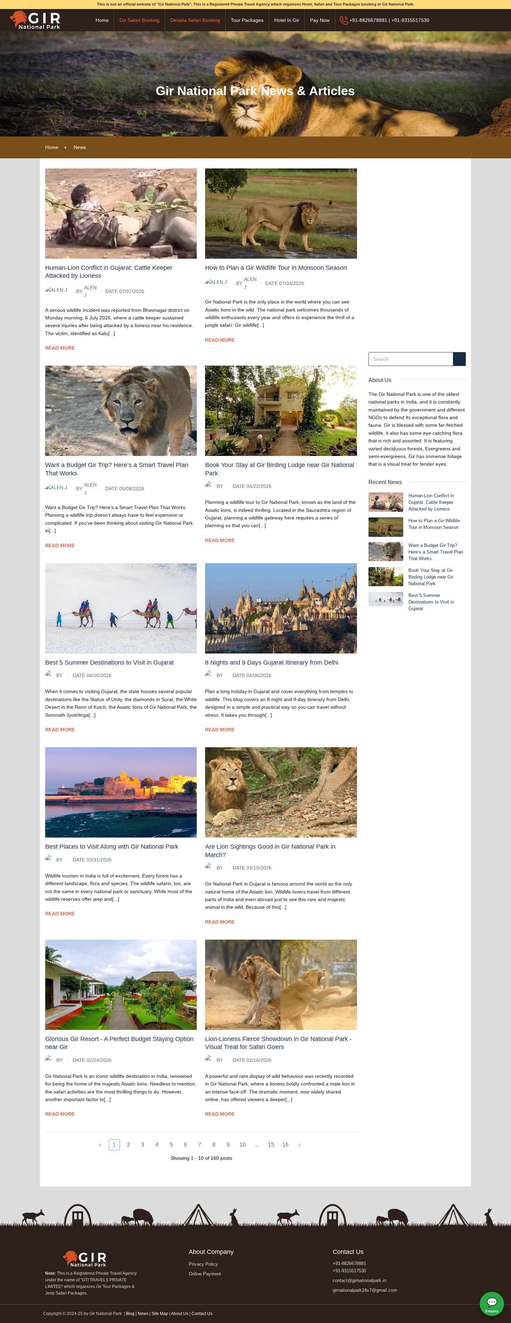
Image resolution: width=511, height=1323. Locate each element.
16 (285, 1145)
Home (102, 20)
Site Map (160, 1313)
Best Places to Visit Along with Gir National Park (111, 846)
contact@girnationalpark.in (359, 1280)
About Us (179, 1313)
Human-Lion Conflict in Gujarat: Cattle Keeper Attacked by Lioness (431, 502)
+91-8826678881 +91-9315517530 (349, 1267)
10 (243, 1145)
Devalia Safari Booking (195, 20)
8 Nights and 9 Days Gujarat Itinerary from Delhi (271, 662)
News (80, 147)
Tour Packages (247, 20)
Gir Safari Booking (140, 20)
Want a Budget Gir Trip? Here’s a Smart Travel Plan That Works (435, 552)
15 (271, 1145)
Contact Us (202, 1313)
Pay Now (320, 20)
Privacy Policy (203, 1264)
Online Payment (205, 1273)
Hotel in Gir (286, 20)
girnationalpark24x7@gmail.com (365, 1290)
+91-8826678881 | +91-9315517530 (389, 20)
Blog (131, 1313)
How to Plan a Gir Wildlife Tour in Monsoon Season (276, 267)
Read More (60, 348)
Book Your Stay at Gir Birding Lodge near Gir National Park (430, 577)
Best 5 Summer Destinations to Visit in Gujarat (109, 662)
